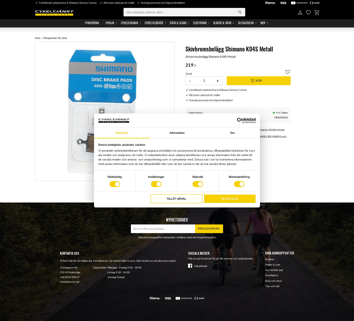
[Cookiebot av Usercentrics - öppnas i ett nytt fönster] (240, 120)
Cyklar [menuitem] (110, 23)
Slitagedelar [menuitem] (246, 23)
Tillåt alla (229, 198)
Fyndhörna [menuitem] (92, 23)
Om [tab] (232, 132)
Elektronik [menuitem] (200, 23)
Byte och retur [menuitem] (273, 280)
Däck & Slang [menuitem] (178, 23)
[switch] (156, 184)
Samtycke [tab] (121, 132)
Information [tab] (177, 132)
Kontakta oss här (70, 281)
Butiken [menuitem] (269, 259)
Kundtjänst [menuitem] (271, 275)
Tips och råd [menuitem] (272, 286)
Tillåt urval (176, 198)
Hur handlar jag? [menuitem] (274, 269)
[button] (308, 12)
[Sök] (240, 12)
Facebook (200, 265)
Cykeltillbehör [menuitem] (154, 23)
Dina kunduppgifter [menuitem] (279, 253)
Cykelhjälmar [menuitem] (129, 23)
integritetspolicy (206, 237)
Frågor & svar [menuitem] (272, 264)
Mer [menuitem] (263, 23)
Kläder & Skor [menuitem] (222, 23)
